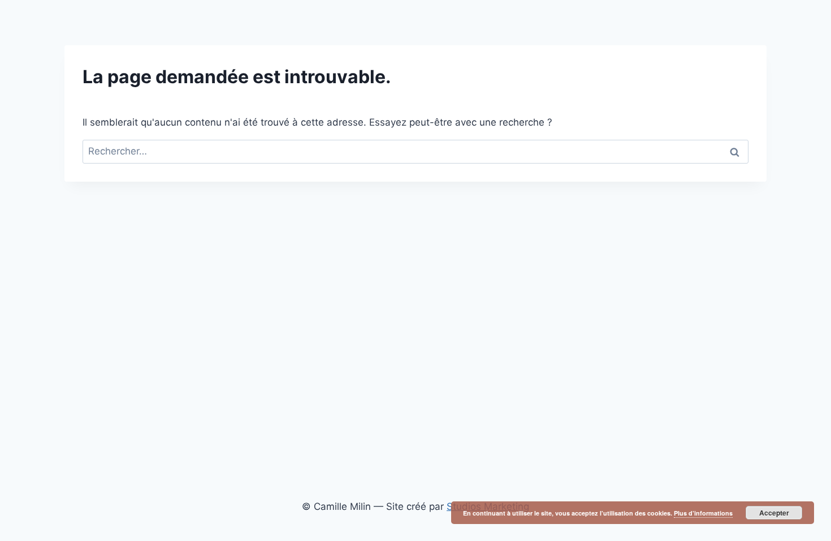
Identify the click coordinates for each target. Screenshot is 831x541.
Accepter (774, 513)
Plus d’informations (703, 513)
